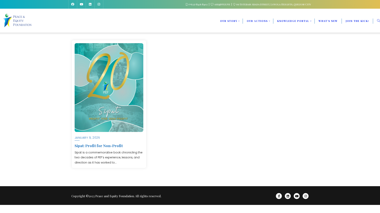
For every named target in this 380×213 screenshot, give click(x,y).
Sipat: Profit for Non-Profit (99, 145)
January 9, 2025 (87, 137)
